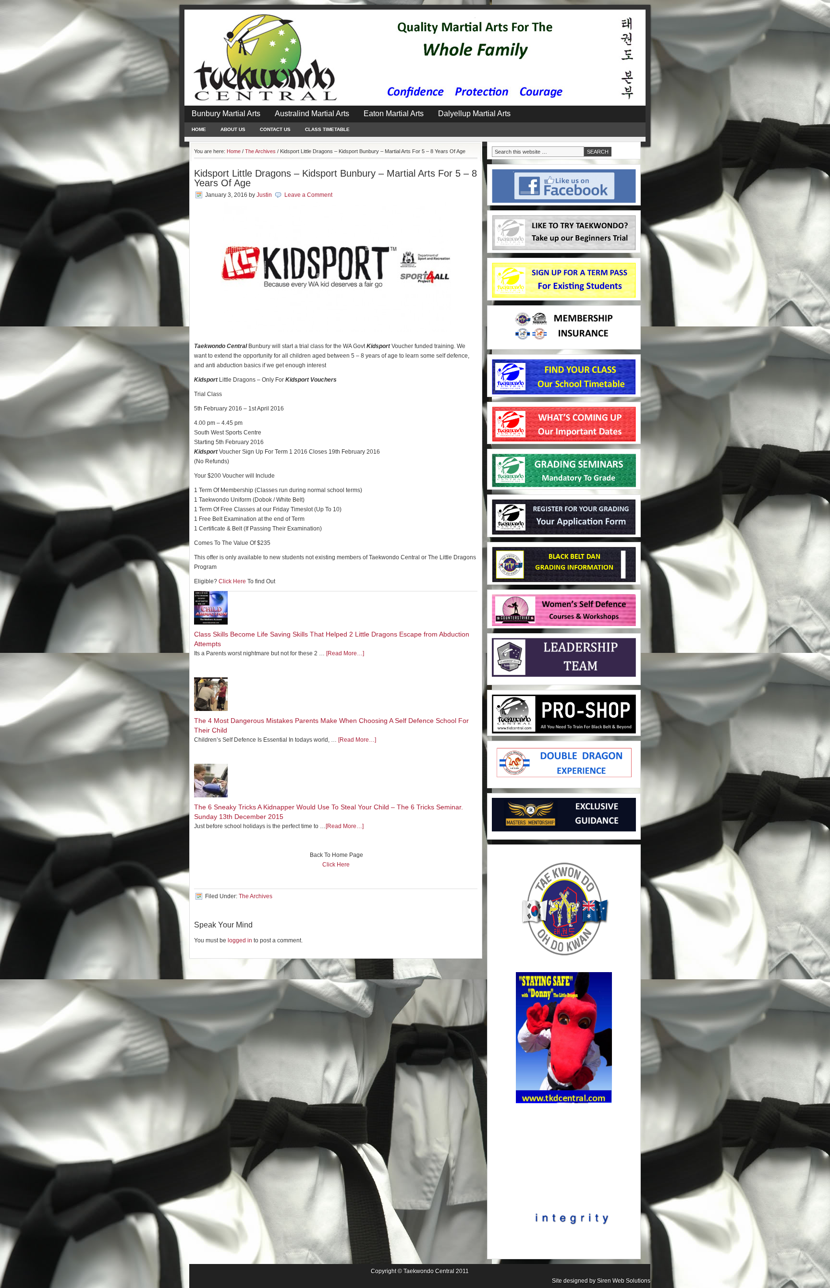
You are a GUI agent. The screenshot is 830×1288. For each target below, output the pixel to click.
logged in (240, 940)
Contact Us (275, 129)
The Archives (255, 896)
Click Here (232, 581)
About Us (232, 129)
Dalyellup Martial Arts (474, 113)
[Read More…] (345, 653)
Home (199, 129)
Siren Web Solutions (623, 1280)
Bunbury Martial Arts (226, 113)
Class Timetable (327, 129)
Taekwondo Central (428, 1271)
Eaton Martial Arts (394, 113)
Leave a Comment (308, 195)
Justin (264, 195)
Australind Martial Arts (312, 113)
